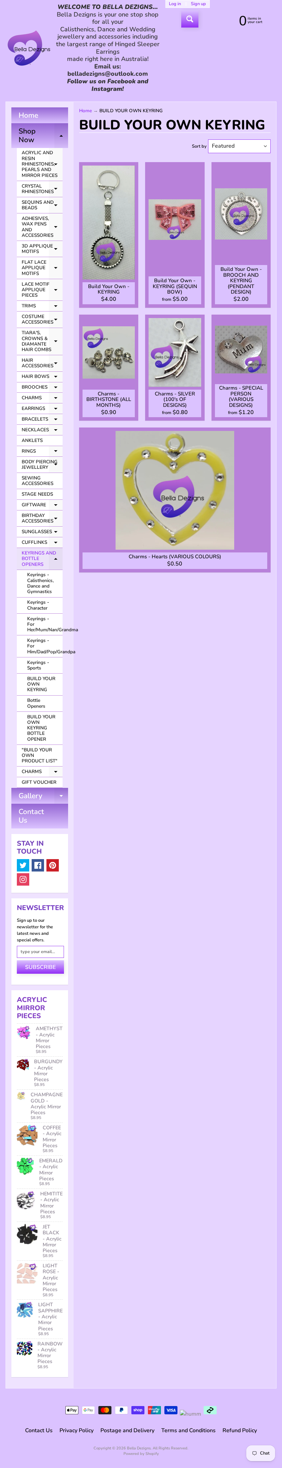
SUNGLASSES (42, 532)
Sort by (199, 146)
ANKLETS (32, 440)
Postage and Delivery (127, 1430)
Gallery (43, 797)
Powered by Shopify (141, 1453)
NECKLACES (42, 430)
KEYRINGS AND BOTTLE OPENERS (42, 559)
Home (28, 115)
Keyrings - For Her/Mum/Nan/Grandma (45, 624)
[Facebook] (38, 865)
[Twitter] (23, 865)
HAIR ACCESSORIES (42, 363)
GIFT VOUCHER (39, 782)
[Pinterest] (52, 865)
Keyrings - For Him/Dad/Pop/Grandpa (45, 646)
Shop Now (43, 136)
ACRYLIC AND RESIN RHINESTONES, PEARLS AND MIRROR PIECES (42, 163)
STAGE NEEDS (37, 494)
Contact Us (31, 816)
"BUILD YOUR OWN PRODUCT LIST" (39, 755)
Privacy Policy (76, 1430)
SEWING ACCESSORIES (37, 481)
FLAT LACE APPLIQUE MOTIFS (42, 268)
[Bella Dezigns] (29, 48)
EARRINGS (42, 409)
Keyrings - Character (38, 605)
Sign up (198, 4)
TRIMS (42, 307)
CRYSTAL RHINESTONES (42, 189)
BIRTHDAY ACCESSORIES (42, 518)
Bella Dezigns (139, 1448)
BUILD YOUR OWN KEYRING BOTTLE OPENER (41, 728)
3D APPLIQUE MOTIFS (42, 249)
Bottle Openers (36, 703)
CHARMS (42, 398)
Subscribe (40, 967)
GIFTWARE (42, 505)
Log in (175, 4)
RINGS (42, 452)
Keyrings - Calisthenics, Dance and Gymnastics (40, 583)
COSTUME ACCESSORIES (42, 319)
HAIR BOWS (42, 377)
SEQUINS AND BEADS (42, 205)
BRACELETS (42, 420)
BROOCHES (42, 388)
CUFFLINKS (42, 543)
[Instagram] (23, 879)
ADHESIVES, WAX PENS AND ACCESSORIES (42, 227)
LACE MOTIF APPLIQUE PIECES (42, 290)
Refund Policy (240, 1430)
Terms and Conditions (188, 1430)
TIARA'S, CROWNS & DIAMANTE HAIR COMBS (42, 341)
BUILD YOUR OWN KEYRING (41, 684)
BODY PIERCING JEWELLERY (42, 464)
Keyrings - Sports (38, 665)
